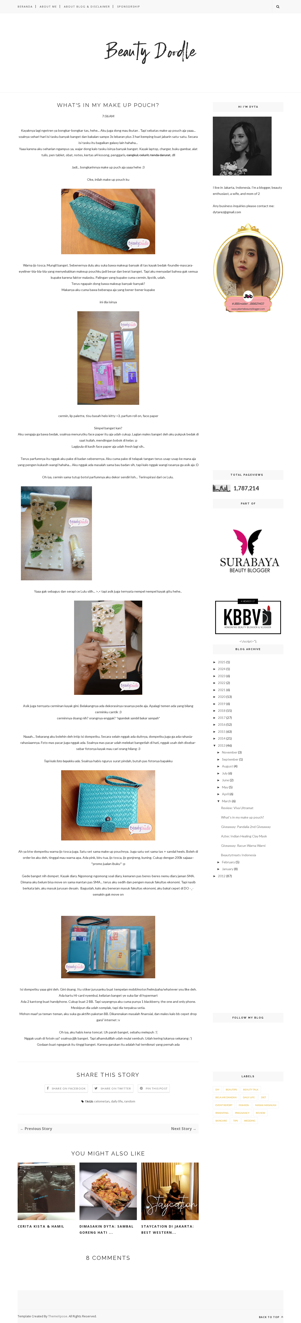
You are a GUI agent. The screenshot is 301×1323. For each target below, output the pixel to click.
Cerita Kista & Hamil (41, 1226)
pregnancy (242, 1112)
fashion (244, 1105)
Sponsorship (128, 6)
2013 (222, 745)
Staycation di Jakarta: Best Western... (167, 1229)
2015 (222, 731)
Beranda (25, 6)
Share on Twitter (116, 1088)
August (227, 766)
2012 (222, 876)
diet (263, 1097)
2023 (222, 676)
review (260, 1112)
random (129, 1101)
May (225, 787)
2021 (222, 690)
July (225, 773)
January (227, 869)
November (229, 752)
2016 (222, 724)
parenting (222, 1112)
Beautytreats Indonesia (238, 855)
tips (235, 1120)
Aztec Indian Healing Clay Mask (244, 836)
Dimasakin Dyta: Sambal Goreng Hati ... (106, 1229)
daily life (117, 1101)
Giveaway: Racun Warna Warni (243, 846)
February (228, 862)
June (225, 780)
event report (223, 1105)
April (225, 794)
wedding (249, 1120)
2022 (222, 683)
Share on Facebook (69, 1088)
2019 (222, 704)
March (226, 801)
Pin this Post (157, 1088)
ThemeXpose (57, 1316)
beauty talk (250, 1089)
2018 (222, 711)
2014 (222, 738)
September (230, 759)
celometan (102, 1101)
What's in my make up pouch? (242, 817)
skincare (221, 1120)
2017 (222, 718)
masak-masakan (265, 1105)
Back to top (269, 1317)
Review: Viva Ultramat (237, 808)
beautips (231, 1089)
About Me (48, 6)
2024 (222, 669)
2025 (222, 662)
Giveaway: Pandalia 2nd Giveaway (246, 827)
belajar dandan (226, 1097)
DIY (217, 1089)
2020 (222, 697)
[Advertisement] (248, 392)
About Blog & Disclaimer (87, 6)
